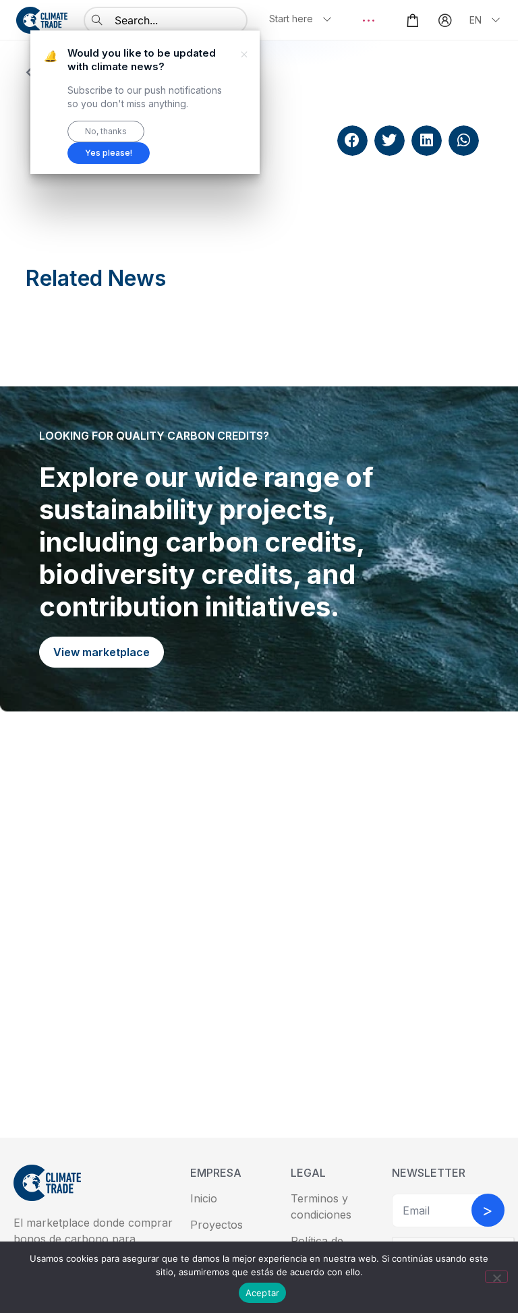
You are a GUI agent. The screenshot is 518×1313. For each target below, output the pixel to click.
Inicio (203, 1198)
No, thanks (106, 131)
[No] (496, 1277)
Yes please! (108, 153)
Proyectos (216, 1224)
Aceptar (263, 1292)
